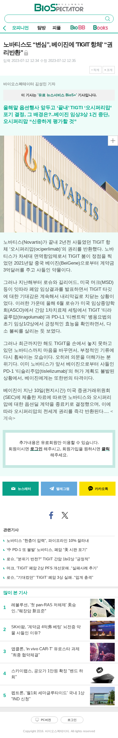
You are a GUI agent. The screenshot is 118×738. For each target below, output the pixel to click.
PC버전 (46, 719)
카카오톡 (101, 489)
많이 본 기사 (15, 592)
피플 (56, 27)
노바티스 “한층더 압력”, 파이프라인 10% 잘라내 (48, 540)
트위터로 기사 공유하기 (65, 515)
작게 (96, 70)
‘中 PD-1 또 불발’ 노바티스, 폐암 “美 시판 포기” (47, 549)
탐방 (41, 27)
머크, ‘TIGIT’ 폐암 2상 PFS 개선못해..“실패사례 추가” (52, 568)
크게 (109, 70)
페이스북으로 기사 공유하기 (51, 515)
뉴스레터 (24, 489)
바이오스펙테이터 (50, 6)
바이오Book (100, 28)
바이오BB (78, 28)
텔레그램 (62, 489)
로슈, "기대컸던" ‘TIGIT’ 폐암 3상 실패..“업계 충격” (50, 577)
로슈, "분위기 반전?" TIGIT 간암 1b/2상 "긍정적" (48, 559)
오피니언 (20, 27)
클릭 (106, 448)
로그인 (36, 448)
